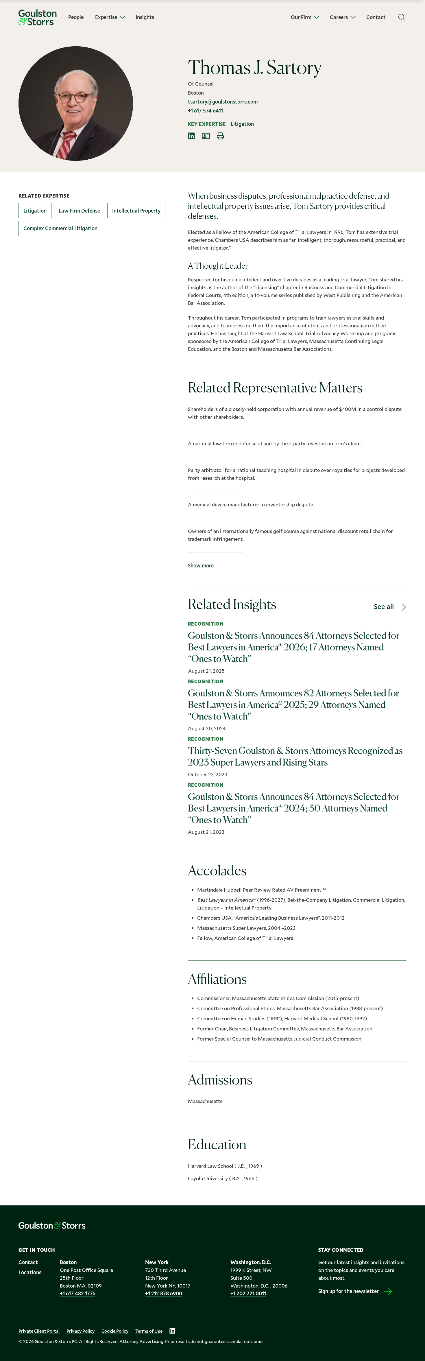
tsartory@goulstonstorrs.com (223, 101)
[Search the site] (401, 17)
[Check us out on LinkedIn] (172, 1330)
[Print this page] (220, 135)
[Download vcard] (206, 136)
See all (384, 606)
